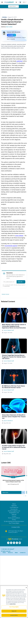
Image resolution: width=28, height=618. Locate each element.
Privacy (14, 519)
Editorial (14, 514)
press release (19, 235)
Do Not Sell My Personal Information (14, 521)
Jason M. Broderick (8, 420)
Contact (14, 516)
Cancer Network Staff (9, 330)
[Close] (26, 587)
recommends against (11, 246)
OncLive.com (14, 509)
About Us (10, 552)
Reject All (14, 611)
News (16, 552)
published (19, 61)
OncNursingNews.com (14, 511)
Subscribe (20, 281)
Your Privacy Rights (14, 523)
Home (4, 552)
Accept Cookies (14, 615)
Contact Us (22, 552)
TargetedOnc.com (14, 512)
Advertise (14, 505)
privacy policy (7, 286)
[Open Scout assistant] (20, 2)
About (14, 504)
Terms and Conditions (14, 518)
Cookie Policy (12, 604)
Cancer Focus (12, 6)
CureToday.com (14, 507)
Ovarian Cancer (5, 294)
